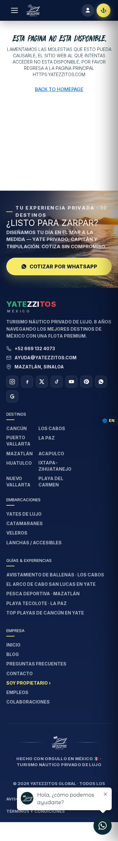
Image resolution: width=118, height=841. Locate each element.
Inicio (13, 645)
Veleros (16, 532)
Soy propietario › (28, 683)
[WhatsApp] (101, 382)
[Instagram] (12, 382)
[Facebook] (27, 382)
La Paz (46, 437)
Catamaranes (24, 523)
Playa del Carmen (50, 481)
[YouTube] (71, 382)
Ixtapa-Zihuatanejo (54, 466)
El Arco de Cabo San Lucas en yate (51, 584)
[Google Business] (12, 396)
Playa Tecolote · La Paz (36, 603)
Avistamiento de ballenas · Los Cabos (55, 574)
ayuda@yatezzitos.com (45, 357)
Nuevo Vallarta (18, 481)
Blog (12, 654)
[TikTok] (57, 382)
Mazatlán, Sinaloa (39, 366)
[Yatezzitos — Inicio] (33, 10)
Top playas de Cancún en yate (45, 612)
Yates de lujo (24, 514)
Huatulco (19, 463)
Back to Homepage (59, 89)
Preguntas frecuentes (36, 663)
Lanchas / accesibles (34, 542)
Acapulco (51, 453)
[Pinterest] (86, 382)
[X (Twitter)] (42, 382)
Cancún (16, 428)
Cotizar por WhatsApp (63, 266)
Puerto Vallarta (18, 440)
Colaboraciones (28, 701)
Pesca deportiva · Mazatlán (43, 593)
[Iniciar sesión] (87, 10)
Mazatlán (19, 453)
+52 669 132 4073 (34, 348)
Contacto (19, 673)
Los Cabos (51, 428)
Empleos (17, 692)
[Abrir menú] (14, 10)
